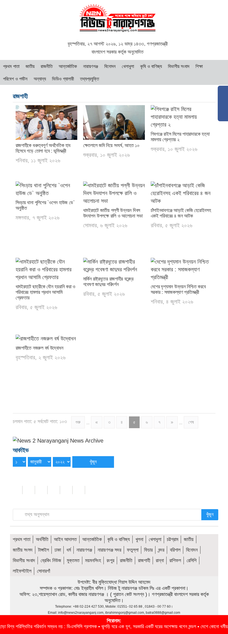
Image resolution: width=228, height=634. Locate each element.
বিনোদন (110, 66)
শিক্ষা (199, 66)
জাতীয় (30, 66)
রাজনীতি (47, 66)
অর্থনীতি (42, 539)
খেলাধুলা (128, 66)
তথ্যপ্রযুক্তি (89, 79)
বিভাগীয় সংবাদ (178, 66)
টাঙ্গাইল (43, 550)
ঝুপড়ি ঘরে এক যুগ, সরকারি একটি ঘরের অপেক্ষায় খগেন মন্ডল (136, 626)
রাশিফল (175, 560)
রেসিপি (192, 560)
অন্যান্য (40, 79)
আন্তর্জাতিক (68, 66)
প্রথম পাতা (11, 66)
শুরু (78, 422)
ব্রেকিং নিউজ (51, 560)
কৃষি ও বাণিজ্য (151, 66)
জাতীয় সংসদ (23, 550)
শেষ (191, 422)
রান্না (160, 560)
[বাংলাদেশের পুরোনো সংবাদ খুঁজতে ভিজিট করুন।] (58, 440)
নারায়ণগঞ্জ (90, 66)
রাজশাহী (144, 560)
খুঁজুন (210, 514)
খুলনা (139, 539)
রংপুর (110, 560)
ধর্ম (68, 550)
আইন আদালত (65, 539)
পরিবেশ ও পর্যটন (15, 79)
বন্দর (161, 550)
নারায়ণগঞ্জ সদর (109, 550)
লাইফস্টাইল (22, 571)
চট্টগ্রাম (172, 539)
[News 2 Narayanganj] (117, 17)
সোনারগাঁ (43, 571)
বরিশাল (175, 550)
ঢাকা (57, 550)
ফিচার (148, 550)
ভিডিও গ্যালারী (63, 79)
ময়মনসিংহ (93, 560)
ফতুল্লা (132, 550)
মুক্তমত (73, 560)
